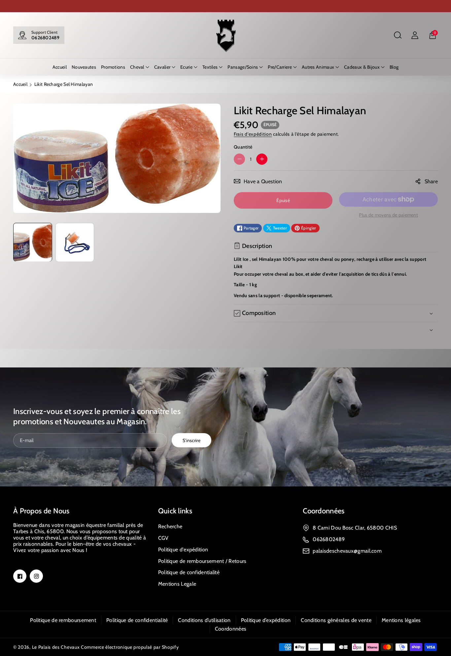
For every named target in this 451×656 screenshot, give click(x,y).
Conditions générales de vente (336, 620)
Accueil (20, 84)
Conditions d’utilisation (204, 620)
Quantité (243, 147)
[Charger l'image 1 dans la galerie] (32, 242)
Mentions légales (401, 620)
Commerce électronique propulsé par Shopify (130, 647)
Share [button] (431, 181)
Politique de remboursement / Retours (202, 561)
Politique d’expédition (266, 620)
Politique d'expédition (183, 549)
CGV (163, 538)
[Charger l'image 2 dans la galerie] (74, 242)
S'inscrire (191, 440)
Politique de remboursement (63, 620)
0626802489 (45, 38)
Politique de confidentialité (189, 572)
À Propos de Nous (41, 510)
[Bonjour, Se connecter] (414, 35)
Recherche (170, 526)
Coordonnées (323, 510)
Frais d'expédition (253, 134)
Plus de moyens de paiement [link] (388, 215)
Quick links (175, 510)
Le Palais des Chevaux (56, 647)
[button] (397, 35)
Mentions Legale (177, 584)
